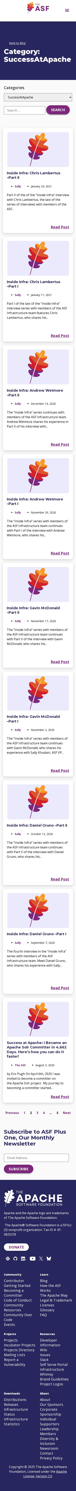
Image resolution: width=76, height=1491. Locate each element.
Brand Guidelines (54, 1379)
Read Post (60, 227)
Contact (46, 1453)
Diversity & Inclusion (49, 1441)
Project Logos (51, 1384)
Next (67, 1113)
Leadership (49, 1428)
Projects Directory (19, 1350)
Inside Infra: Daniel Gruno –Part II (37, 825)
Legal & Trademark (56, 1300)
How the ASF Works (50, 1288)
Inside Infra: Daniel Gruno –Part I (36, 934)
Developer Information (50, 1342)
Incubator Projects (19, 1345)
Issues (45, 1354)
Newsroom (49, 1448)
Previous (12, 1113)
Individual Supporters (49, 1421)
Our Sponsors (51, 1404)
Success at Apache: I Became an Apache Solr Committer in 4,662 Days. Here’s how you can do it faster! (37, 1050)
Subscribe (18, 1169)
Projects (11, 1340)
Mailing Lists (14, 1354)
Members (48, 1433)
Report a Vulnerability (14, 1362)
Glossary (47, 1310)
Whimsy (46, 1374)
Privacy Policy (51, 1458)
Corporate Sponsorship (50, 1412)
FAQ (43, 1314)
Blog (44, 1280)
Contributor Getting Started (17, 1283)
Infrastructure (52, 1369)
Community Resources (13, 1307)
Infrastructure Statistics (16, 1421)
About (45, 1399)
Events (9, 1324)
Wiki (43, 1350)
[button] (67, 10)
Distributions (15, 1399)
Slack (44, 1359)
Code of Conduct (18, 1300)
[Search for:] (24, 110)
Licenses (47, 1305)
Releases (11, 1404)
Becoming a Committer (14, 1293)
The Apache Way (54, 1295)
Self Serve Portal (54, 1364)
